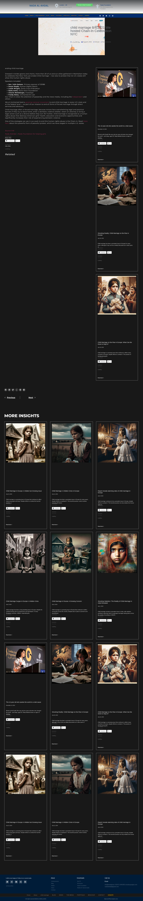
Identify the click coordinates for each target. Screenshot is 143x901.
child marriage (40, 15)
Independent (77, 97)
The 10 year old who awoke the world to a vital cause (115, 126)
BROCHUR (74, 15)
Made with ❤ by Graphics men (111, 899)
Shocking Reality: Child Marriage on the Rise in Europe (70, 712)
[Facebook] (100, 16)
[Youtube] (106, 16)
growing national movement (37, 102)
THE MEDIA (59, 15)
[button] (5, 389)
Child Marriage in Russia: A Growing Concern (67, 601)
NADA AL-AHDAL (39, 5)
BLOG (47, 15)
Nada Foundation (105, 5)
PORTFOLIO (66, 15)
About (32, 15)
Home (26, 15)
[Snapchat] (112, 16)
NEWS (52, 15)
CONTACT (80, 15)
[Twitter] (103, 16)
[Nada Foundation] (97, 7)
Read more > (101, 159)
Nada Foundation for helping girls (32, 134)
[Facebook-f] (11, 881)
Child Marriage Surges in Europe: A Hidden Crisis (22, 601)
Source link (9, 131)
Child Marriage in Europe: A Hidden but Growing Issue (24, 491)
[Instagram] (109, 16)
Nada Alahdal (10, 134)
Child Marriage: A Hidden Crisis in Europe (65, 491)
